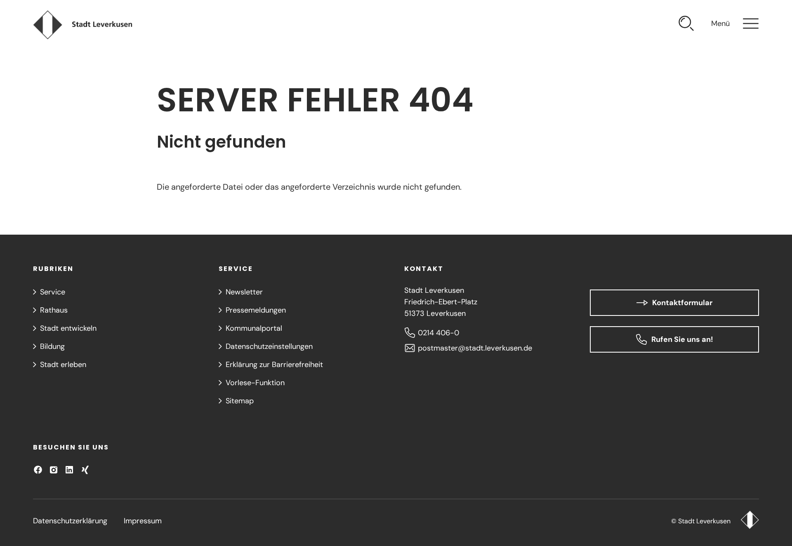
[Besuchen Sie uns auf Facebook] (38, 470)
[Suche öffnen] (686, 24)
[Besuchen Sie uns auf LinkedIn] (69, 470)
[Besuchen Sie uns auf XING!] (85, 470)
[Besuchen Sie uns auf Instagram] (54, 470)
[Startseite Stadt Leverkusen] (749, 521)
